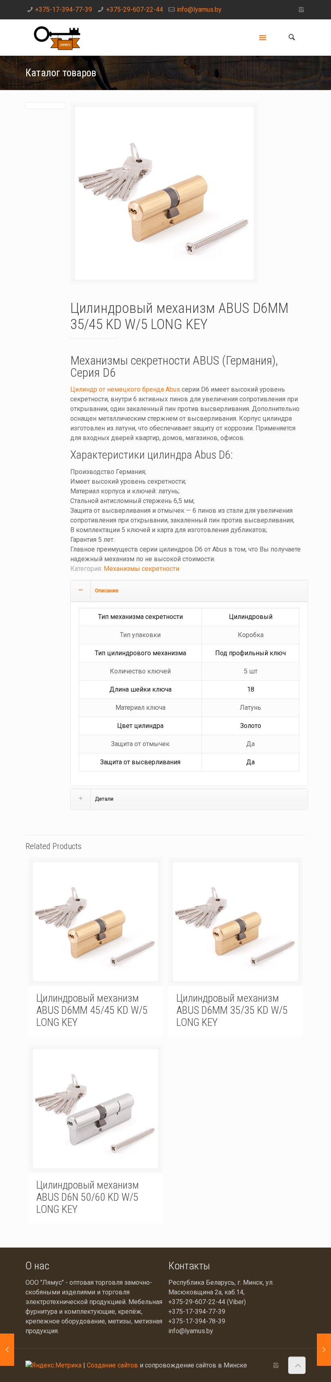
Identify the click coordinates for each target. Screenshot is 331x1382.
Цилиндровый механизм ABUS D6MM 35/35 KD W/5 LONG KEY (232, 1010)
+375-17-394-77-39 (63, 9)
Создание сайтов (112, 1365)
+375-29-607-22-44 (134, 9)
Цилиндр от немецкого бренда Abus (125, 389)
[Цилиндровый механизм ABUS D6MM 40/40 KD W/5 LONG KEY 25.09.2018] (324, 1350)
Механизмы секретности (141, 569)
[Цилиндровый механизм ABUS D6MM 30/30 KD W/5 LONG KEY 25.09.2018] (7, 1350)
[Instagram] (301, 9)
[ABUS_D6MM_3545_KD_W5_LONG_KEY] (164, 196)
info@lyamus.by (199, 9)
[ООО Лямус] (57, 37)
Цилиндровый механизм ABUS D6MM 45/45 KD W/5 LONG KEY (92, 1010)
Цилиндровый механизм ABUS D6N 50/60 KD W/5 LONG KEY (87, 1197)
